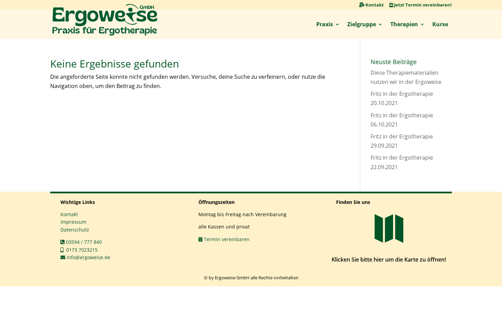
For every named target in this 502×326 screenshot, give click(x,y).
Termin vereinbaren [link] (226, 239)
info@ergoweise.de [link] (87, 257)
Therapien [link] (404, 24)
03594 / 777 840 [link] (83, 242)
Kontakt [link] (374, 5)
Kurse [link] (440, 24)
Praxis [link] (324, 24)
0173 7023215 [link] (81, 250)
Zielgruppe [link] (361, 24)
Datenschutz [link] (74, 229)
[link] (104, 20)
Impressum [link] (73, 222)
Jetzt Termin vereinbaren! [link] (422, 5)
